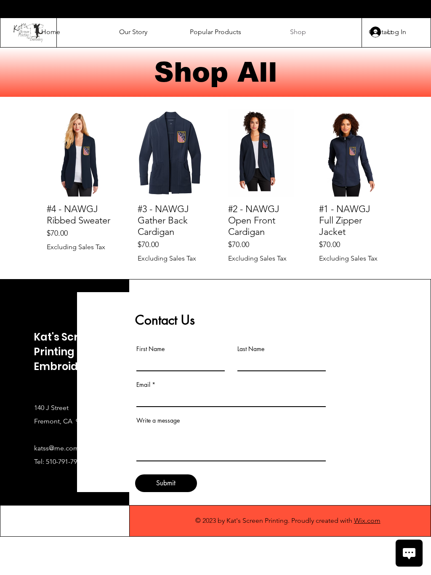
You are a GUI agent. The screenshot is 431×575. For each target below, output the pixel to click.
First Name (150, 349)
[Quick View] (79, 153)
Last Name (250, 349)
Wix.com (367, 520)
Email (143, 385)
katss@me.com (56, 448)
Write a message (158, 420)
